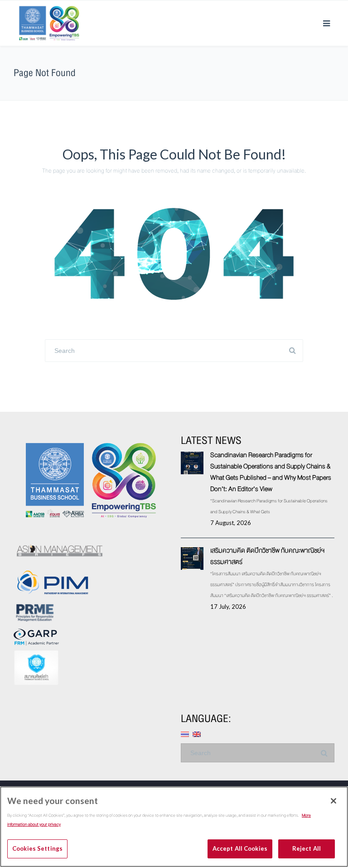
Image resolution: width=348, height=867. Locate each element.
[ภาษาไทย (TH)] (185, 733)
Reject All (306, 848)
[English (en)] (197, 733)
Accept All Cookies (240, 848)
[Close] (333, 801)
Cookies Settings (37, 848)
